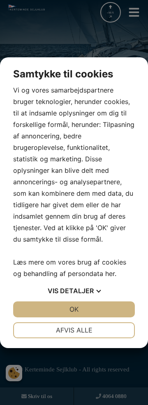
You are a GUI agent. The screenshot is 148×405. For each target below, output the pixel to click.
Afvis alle (74, 330)
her (110, 273)
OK (74, 309)
